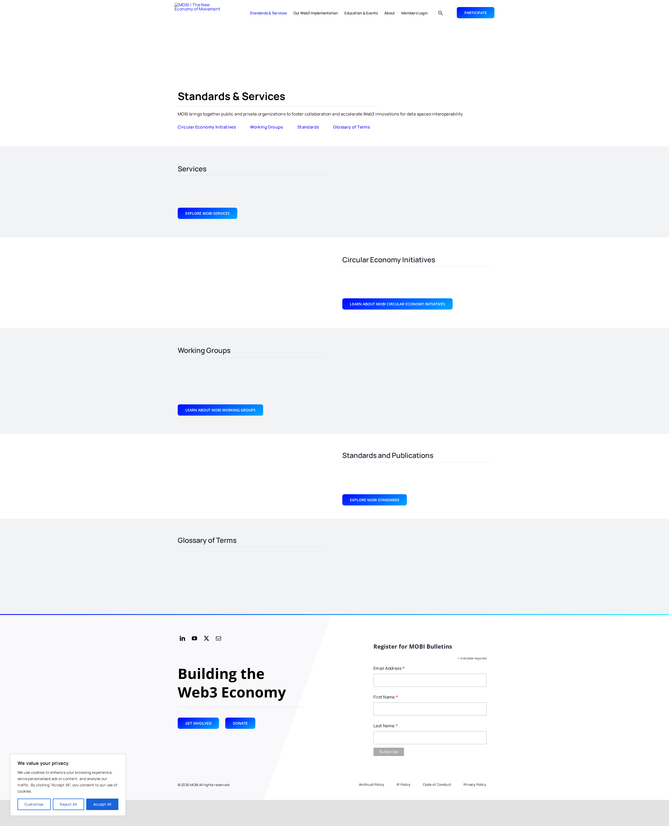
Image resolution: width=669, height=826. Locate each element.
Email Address (389, 668)
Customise (34, 804)
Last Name (385, 726)
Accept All (102, 804)
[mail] (218, 638)
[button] (440, 13)
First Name (386, 697)
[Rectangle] (201, 13)
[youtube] (194, 638)
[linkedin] (182, 638)
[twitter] (206, 638)
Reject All (68, 804)
